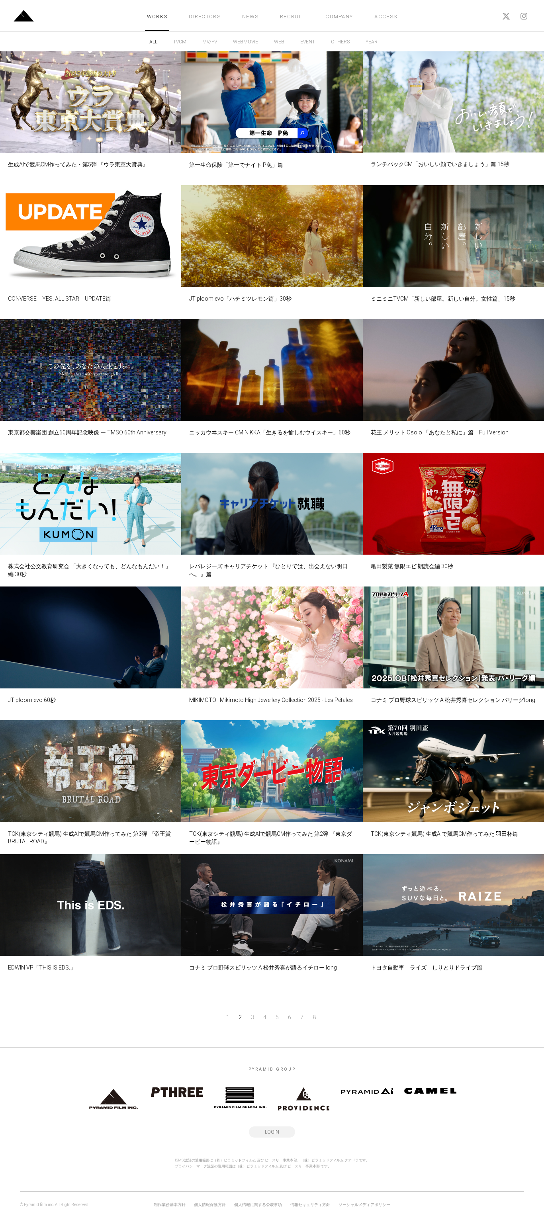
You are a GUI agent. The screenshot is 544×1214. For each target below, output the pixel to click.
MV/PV (209, 42)
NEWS (250, 17)
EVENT (307, 42)
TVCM (179, 42)
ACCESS (385, 17)
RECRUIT (292, 17)
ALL (153, 42)
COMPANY (339, 17)
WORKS (157, 17)
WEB (279, 42)
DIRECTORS (205, 17)
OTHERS (340, 42)
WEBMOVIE (245, 42)
